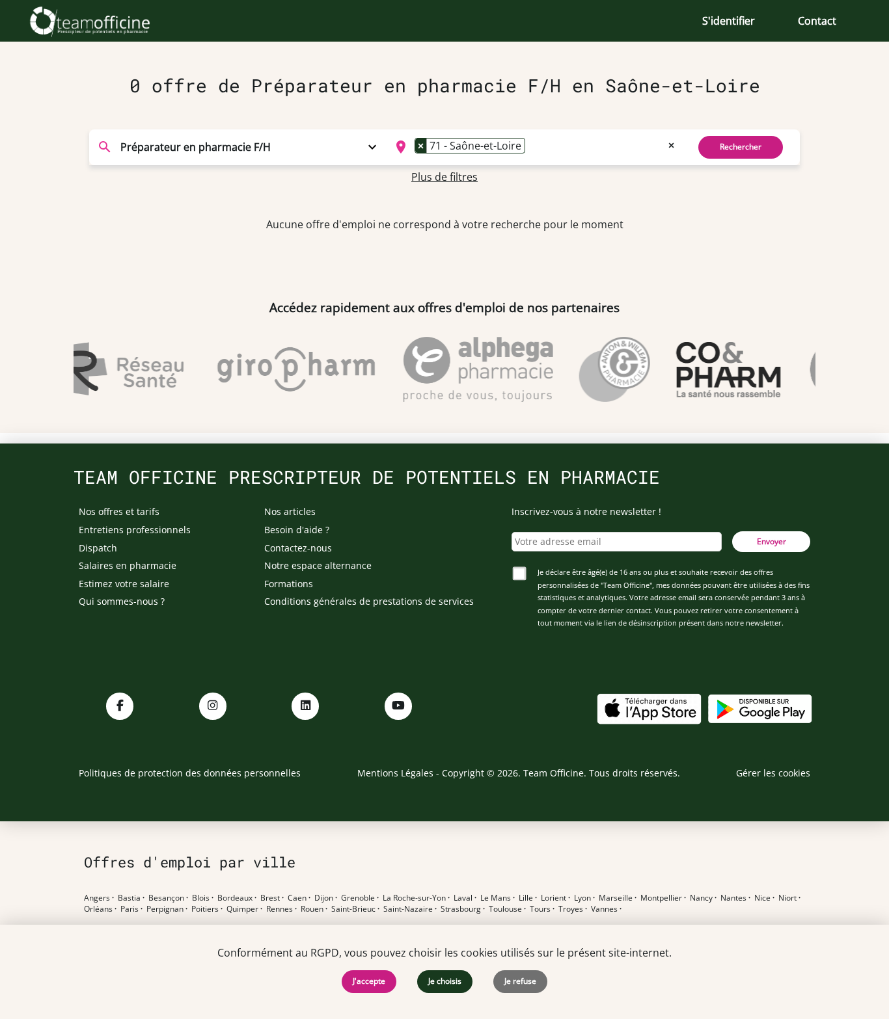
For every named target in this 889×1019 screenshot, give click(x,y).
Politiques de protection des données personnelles (190, 773)
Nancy (701, 898)
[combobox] (533, 147)
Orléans (98, 909)
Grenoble (358, 898)
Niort (787, 898)
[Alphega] (471, 369)
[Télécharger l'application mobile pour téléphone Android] (760, 708)
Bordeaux (235, 898)
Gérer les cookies (773, 773)
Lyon (582, 898)
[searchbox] (532, 146)
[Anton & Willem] (607, 369)
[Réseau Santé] (112, 369)
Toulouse (505, 909)
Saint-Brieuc (353, 909)
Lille (526, 898)
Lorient (553, 898)
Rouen (312, 909)
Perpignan (165, 909)
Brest (270, 898)
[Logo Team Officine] (104, 21)
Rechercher (740, 146)
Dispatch (98, 548)
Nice (762, 898)
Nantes (733, 898)
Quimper (242, 909)
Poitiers (205, 909)
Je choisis (444, 980)
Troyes (570, 909)
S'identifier (728, 21)
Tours (540, 909)
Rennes (279, 909)
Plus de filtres (444, 177)
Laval (463, 898)
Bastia (129, 898)
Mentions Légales (395, 773)
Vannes (604, 909)
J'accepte (369, 980)
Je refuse (520, 980)
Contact (817, 21)
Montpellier (661, 898)
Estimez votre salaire (124, 583)
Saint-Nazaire (408, 909)
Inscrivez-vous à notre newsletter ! (586, 511)
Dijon (323, 898)
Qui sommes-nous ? (122, 601)
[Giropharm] (289, 369)
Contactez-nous (298, 548)
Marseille (616, 898)
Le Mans (495, 898)
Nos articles (290, 511)
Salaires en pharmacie (127, 565)
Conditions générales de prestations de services (369, 601)
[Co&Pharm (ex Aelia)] (721, 369)
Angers (97, 898)
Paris (129, 909)
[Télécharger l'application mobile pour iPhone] (649, 708)
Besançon (166, 898)
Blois (201, 898)
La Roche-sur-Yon (414, 898)
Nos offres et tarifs (119, 511)
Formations (288, 583)
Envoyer (771, 541)
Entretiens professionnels (135, 529)
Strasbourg (461, 909)
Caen (297, 898)
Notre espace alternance (318, 565)
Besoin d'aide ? (296, 529)
